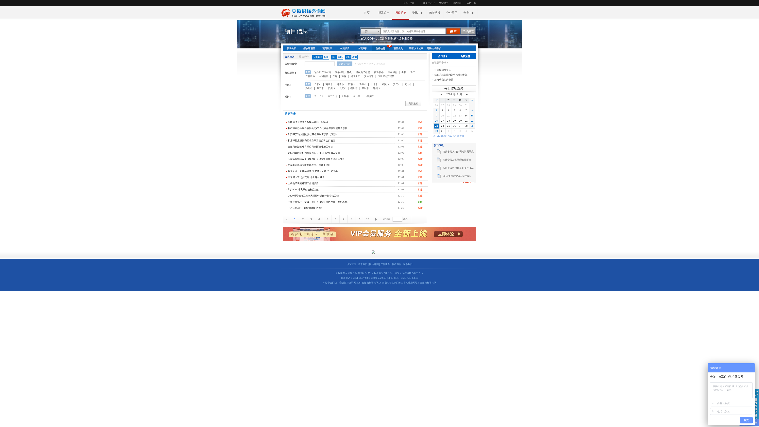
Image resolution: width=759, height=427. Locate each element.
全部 (307, 72)
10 (367, 219)
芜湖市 (329, 84)
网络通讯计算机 (343, 72)
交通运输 (369, 76)
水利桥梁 (324, 76)
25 (448, 126)
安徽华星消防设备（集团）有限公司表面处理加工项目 (316, 159)
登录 (405, 3)
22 (472, 120)
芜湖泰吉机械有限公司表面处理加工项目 (309, 165)
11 (448, 115)
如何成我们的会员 (443, 79)
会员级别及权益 (442, 69)
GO (405, 219)
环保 (344, 76)
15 (472, 115)
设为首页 (351, 264)
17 (442, 120)
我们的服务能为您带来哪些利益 (450, 74)
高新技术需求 (434, 48)
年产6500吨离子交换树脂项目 (303, 189)
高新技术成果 (416, 48)
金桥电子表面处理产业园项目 (303, 183)
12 (454, 115)
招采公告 (383, 12)
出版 (403, 72)
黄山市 (408, 84)
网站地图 (443, 3)
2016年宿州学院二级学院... (457, 176)
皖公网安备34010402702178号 (407, 273)
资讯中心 (417, 12)
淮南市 (351, 84)
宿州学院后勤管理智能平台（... (459, 159)
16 (436, 120)
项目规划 (398, 48)
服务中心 (428, 3)
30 (460, 105)
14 (466, 115)
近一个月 (319, 96)
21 (466, 120)
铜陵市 (385, 84)
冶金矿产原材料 (322, 72)
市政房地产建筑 (386, 76)
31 (466, 105)
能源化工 (355, 76)
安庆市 (396, 84)
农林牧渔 (310, 76)
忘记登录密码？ (440, 62)
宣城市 (365, 88)
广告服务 (385, 264)
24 (442, 126)
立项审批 (362, 48)
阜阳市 (320, 88)
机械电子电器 (363, 72)
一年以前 (369, 96)
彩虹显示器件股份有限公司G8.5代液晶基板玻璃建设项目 (317, 128)
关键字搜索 (344, 63)
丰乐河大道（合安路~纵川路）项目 (306, 177)
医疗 (335, 76)
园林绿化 (392, 72)
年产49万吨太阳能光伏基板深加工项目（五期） (313, 134)
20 (460, 120)
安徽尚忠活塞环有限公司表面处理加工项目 (310, 146)
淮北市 (374, 84)
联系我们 (457, 3)
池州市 (376, 88)
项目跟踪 (327, 48)
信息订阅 (471, 3)
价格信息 (380, 48)
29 (454, 105)
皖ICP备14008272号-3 (377, 273)
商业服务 (379, 72)
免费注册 (465, 56)
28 (448, 105)
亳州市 (354, 88)
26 (436, 105)
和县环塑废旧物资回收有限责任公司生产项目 (311, 140)
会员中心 (468, 12)
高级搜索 (468, 31)
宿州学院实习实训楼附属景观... (459, 151)
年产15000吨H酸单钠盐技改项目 (305, 208)
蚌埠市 (340, 84)
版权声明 (396, 264)
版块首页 (291, 48)
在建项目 (345, 48)
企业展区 (451, 12)
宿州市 (331, 88)
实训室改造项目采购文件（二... (459, 167)
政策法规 (434, 12)
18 (448, 120)
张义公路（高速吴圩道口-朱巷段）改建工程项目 (313, 171)
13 (460, 115)
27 (442, 105)
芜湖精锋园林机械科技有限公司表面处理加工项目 (314, 152)
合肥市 (317, 84)
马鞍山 (362, 84)
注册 (412, 3)
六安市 (342, 88)
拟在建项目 (309, 48)
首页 (367, 12)
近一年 (356, 96)
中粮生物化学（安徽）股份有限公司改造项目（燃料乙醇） (318, 201)
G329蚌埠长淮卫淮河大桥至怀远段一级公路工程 (313, 195)
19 (454, 120)
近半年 (345, 96)
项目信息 (400, 12)
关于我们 (362, 264)
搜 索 (453, 31)
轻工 (412, 72)
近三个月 (332, 96)
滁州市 (308, 88)
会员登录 (443, 56)
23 (436, 126)
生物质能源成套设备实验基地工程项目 (308, 122)
